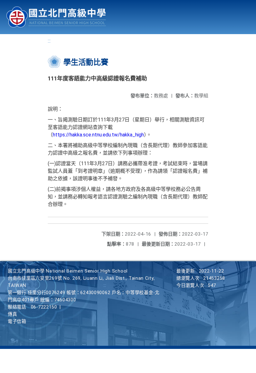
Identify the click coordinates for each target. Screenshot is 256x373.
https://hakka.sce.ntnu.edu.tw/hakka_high (98, 135)
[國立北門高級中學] (56, 17)
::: (49, 41)
